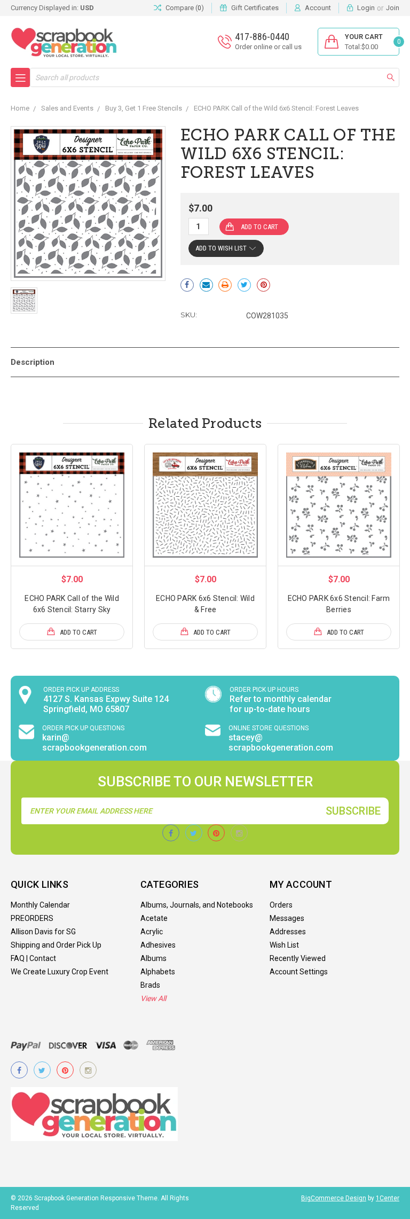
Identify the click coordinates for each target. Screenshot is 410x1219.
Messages (287, 918)
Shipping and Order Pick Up (56, 945)
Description (32, 362)
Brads (150, 985)
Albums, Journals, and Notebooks (196, 905)
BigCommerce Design (333, 1198)
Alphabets (157, 971)
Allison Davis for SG (43, 931)
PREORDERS (32, 918)
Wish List (284, 945)
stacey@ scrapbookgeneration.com (280, 742)
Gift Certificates (255, 8)
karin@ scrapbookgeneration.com (94, 742)
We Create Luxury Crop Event (59, 971)
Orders (281, 905)
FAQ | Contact (33, 958)
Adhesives (158, 945)
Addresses (288, 931)
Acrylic (151, 931)
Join (392, 8)
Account (318, 8)
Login (366, 8)
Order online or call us (268, 47)
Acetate (154, 918)
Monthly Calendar (40, 905)
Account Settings (299, 971)
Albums (153, 958)
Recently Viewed (298, 958)
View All (153, 998)
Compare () (184, 8)
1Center (387, 1198)
